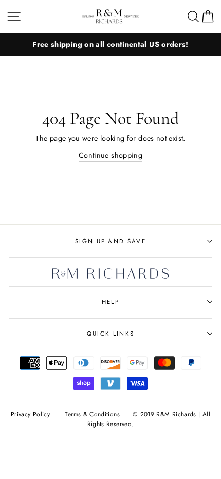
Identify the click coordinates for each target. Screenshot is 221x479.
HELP (110, 302)
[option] (110, 44)
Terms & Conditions (92, 414)
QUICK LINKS (110, 333)
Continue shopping (110, 155)
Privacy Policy (30, 414)
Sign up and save (110, 241)
